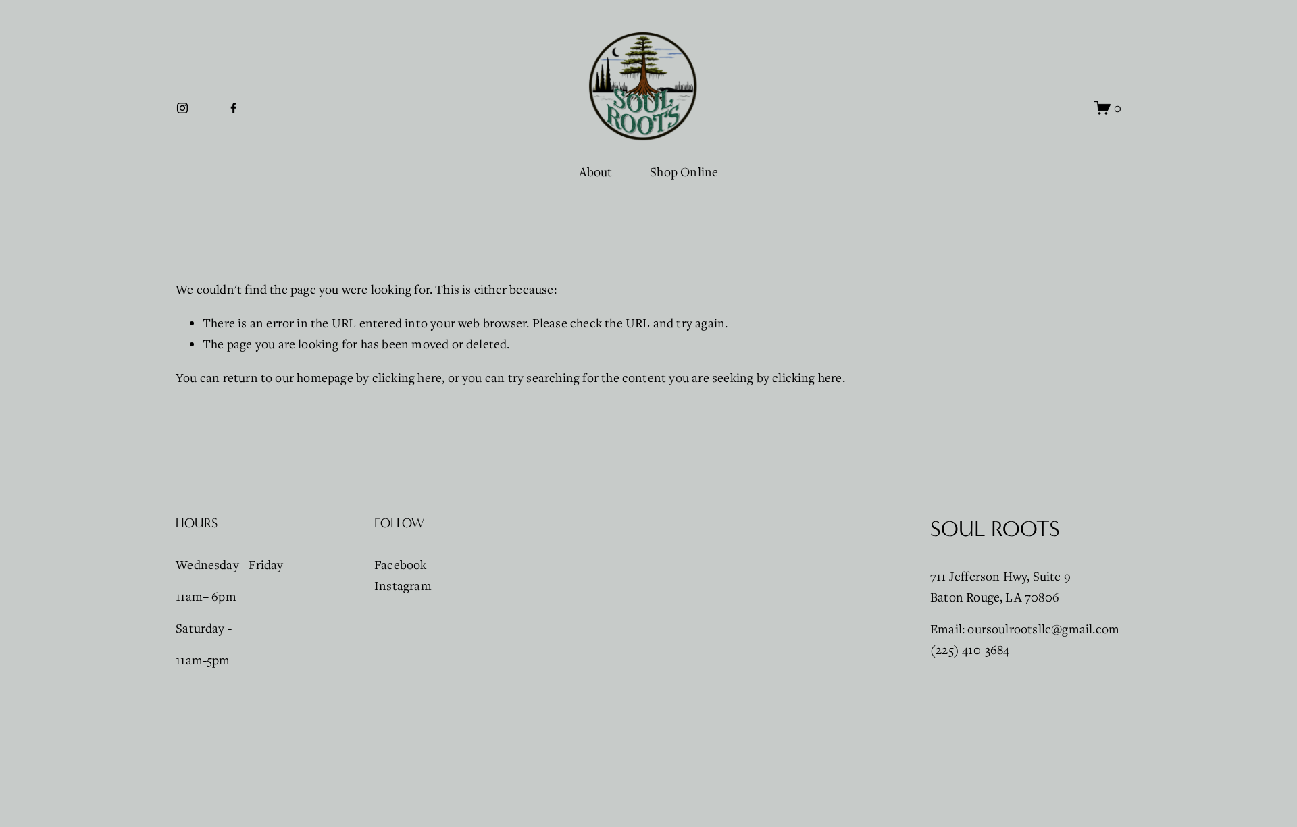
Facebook (400, 564)
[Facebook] (233, 108)
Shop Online (684, 171)
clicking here (407, 377)
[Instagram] (182, 108)
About (596, 171)
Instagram (403, 585)
